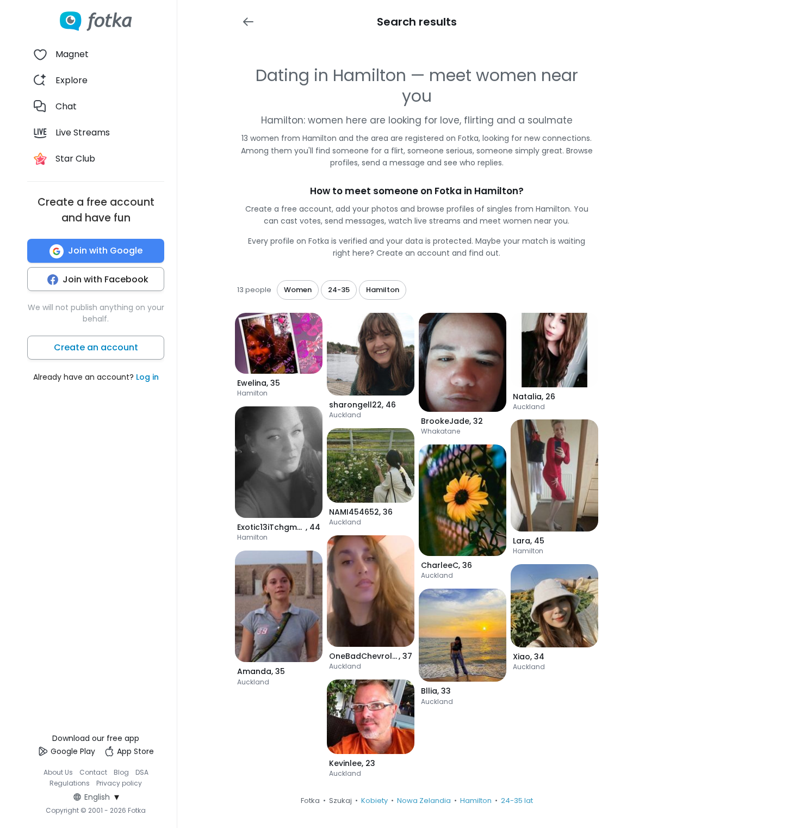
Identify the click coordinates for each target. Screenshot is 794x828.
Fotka (310, 800)
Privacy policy (119, 783)
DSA (141, 772)
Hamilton (476, 800)
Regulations (69, 783)
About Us (58, 772)
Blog (121, 772)
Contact (93, 772)
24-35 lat (517, 800)
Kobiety (374, 800)
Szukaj (340, 800)
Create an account (96, 348)
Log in (147, 377)
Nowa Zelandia (424, 800)
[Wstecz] (248, 22)
